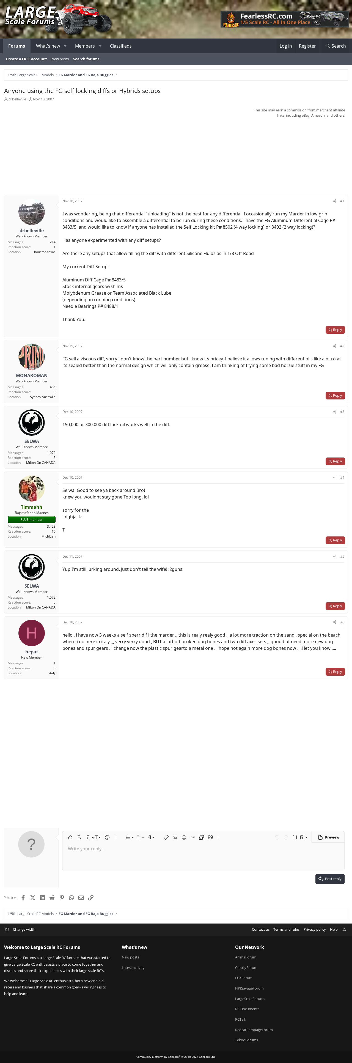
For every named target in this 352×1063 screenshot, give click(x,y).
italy (52, 673)
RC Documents (247, 1008)
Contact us (261, 929)
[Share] (334, 201)
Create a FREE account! (26, 58)
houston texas (45, 252)
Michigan (49, 536)
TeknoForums (246, 1039)
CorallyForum (246, 967)
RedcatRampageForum (254, 1029)
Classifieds (121, 46)
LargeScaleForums (250, 998)
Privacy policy (315, 929)
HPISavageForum (249, 988)
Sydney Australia (43, 396)
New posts (60, 58)
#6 (342, 622)
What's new (48, 46)
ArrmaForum (245, 957)
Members (85, 46)
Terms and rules (286, 929)
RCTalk (240, 1019)
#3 (342, 411)
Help (334, 929)
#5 (342, 556)
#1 (342, 201)
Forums (16, 46)
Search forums (86, 58)
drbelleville (17, 99)
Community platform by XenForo (176, 1057)
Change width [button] (24, 929)
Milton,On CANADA (41, 462)
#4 (342, 477)
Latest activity (133, 967)
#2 (342, 346)
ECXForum (243, 977)
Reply (337, 329)
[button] (65, 46)
